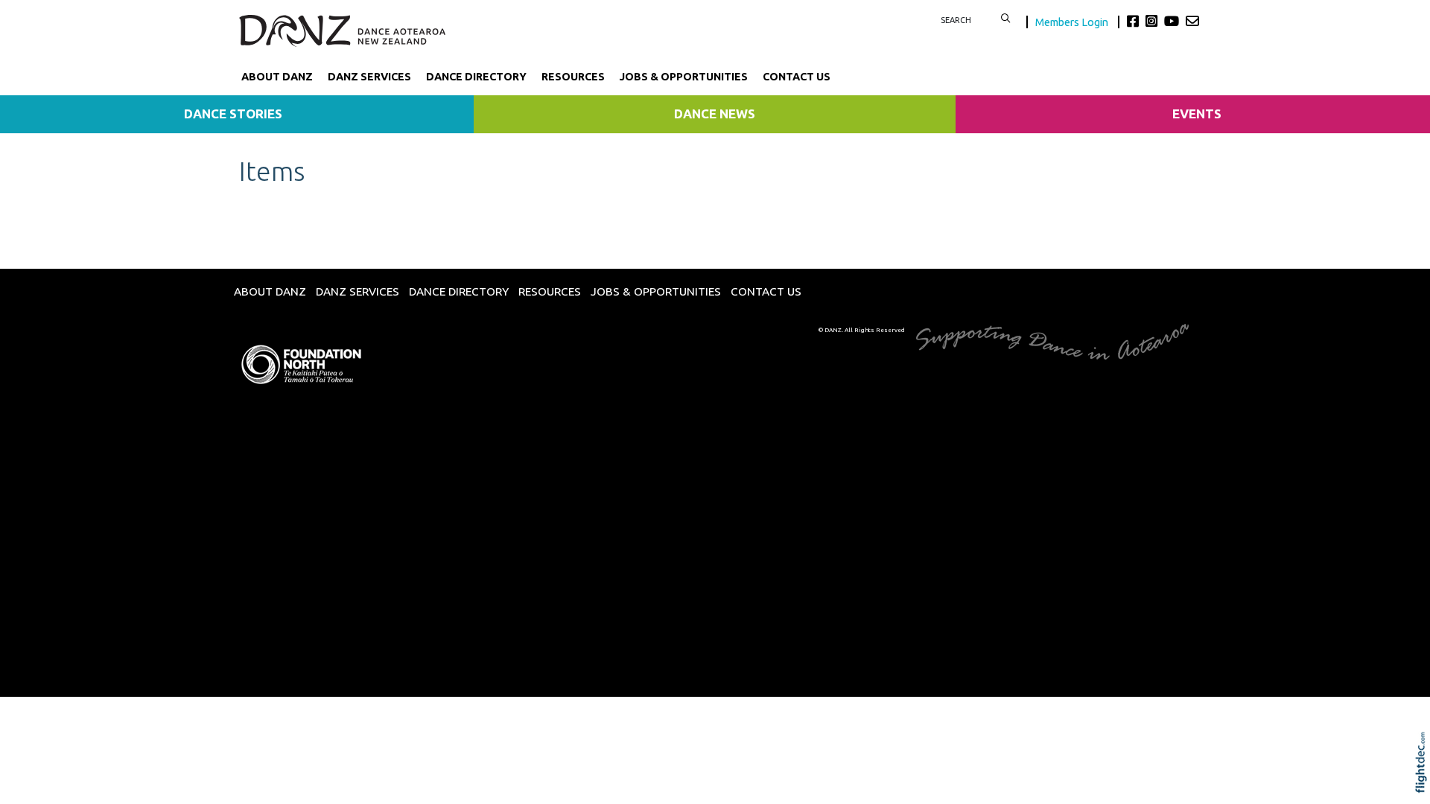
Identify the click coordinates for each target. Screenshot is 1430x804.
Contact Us (796, 77)
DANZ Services (369, 77)
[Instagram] (1153, 20)
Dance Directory (476, 77)
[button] (1424, 783)
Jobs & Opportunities (684, 77)
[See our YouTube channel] (1173, 20)
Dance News (714, 113)
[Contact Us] (1192, 20)
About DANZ (277, 77)
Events (1196, 113)
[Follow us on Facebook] (1135, 20)
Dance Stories (233, 113)
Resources (573, 77)
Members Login (1072, 22)
